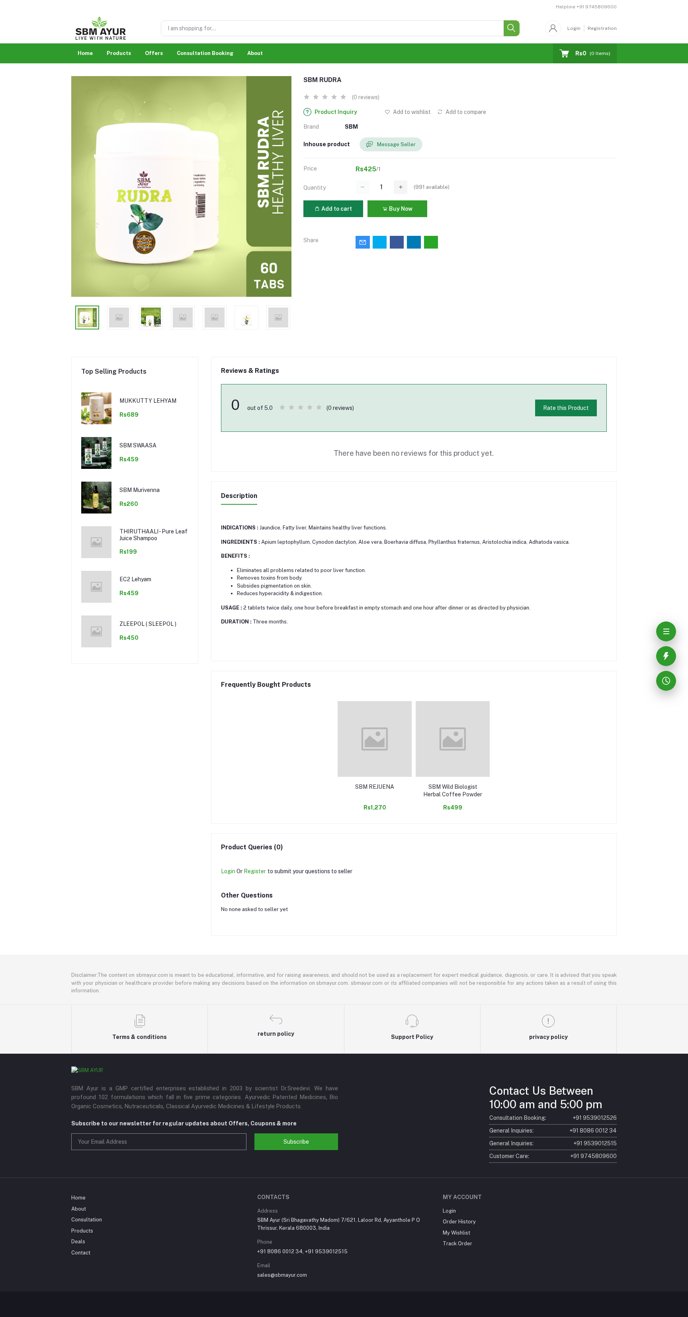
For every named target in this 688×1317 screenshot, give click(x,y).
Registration (602, 28)
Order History (459, 1222)
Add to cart (336, 209)
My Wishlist (456, 1233)
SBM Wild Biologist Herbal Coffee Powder (452, 791)
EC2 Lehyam (135, 579)
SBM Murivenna (139, 490)
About (255, 53)
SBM (351, 126)
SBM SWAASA (137, 445)
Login (573, 28)
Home (85, 53)
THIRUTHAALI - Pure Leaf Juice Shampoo (153, 534)
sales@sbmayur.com (282, 1275)
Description (239, 496)
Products (119, 53)
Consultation (86, 1220)
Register (255, 871)
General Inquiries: (553, 1130)
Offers (154, 53)
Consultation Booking (205, 53)
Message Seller (396, 144)
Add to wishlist (411, 112)
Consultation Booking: (553, 1118)
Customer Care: (553, 1156)
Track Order (457, 1243)
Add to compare (465, 112)
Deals (78, 1241)
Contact (80, 1253)
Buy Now (400, 209)
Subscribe (296, 1142)
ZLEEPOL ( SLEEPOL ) (147, 624)
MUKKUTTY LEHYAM (147, 401)
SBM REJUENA (374, 787)
